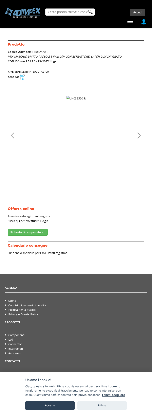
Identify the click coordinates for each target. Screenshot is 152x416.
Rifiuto (102, 405)
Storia (12, 301)
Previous (12, 131)
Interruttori (15, 348)
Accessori (14, 353)
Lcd (10, 339)
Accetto (50, 405)
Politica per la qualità (22, 310)
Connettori (15, 344)
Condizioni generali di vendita (27, 305)
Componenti (16, 335)
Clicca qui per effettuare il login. (28, 221)
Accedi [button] (137, 12)
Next (138, 131)
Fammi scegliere (113, 394)
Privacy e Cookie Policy (23, 314)
